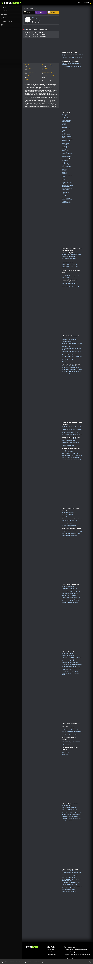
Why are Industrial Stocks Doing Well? (70, 600)
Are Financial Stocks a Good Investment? (71, 657)
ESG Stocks (64, 149)
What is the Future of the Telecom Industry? (72, 886)
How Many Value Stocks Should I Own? (70, 457)
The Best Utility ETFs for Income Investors (71, 371)
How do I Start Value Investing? (69, 440)
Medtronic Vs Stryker (66, 744)
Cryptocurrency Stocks (67, 153)
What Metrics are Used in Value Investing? (71, 459)
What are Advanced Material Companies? (71, 812)
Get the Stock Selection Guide (69, 258)
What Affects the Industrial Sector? (70, 602)
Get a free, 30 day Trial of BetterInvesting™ (71, 254)
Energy (63, 130)
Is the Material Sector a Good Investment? (71, 818)
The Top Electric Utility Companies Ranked (71, 367)
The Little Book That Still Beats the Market (72, 434)
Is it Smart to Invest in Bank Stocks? (70, 671)
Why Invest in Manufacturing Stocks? (70, 599)
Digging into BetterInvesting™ (68, 256)
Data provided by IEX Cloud (71, 958)
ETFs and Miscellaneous (67, 139)
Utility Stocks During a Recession (69, 354)
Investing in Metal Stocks (67, 820)
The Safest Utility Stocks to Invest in (70, 373)
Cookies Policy (51, 949)
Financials (64, 124)
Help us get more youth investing (69, 264)
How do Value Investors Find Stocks (70, 453)
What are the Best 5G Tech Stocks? (70, 887)
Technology (64, 126)
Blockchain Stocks (66, 155)
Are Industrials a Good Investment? (70, 588)
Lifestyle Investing (66, 140)
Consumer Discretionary (67, 136)
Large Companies (66, 118)
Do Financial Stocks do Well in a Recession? (72, 664)
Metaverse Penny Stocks (67, 514)
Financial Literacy (66, 144)
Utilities (63, 131)
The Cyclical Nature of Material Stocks (71, 814)
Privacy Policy (51, 952)
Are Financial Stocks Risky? (68, 659)
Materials (64, 133)
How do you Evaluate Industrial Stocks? (71, 591)
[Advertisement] (41, 52)
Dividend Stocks (65, 117)
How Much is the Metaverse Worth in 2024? (72, 531)
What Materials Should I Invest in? (69, 807)
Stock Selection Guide (67, 142)
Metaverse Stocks (66, 152)
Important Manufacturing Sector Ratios (71, 597)
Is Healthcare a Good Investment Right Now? (72, 729)
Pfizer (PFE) (64, 751)
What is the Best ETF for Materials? (70, 811)
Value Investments (66, 143)
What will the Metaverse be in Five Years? (71, 533)
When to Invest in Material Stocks (69, 809)
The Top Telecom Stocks (67, 870)
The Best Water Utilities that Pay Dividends (72, 369)
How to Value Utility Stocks (68, 341)
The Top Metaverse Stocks (68, 512)
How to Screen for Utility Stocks (69, 339)
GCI (33, 17)
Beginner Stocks (65, 147)
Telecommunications (67, 129)
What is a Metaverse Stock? (68, 530)
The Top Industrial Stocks (68, 586)
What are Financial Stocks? (68, 655)
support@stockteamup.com (80, 949)
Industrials (64, 123)
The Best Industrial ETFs (67, 590)
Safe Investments (66, 150)
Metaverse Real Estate (67, 523)
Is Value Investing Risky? (67, 451)
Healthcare (64, 127)
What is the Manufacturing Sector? (70, 593)
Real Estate (64, 137)
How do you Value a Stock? (68, 450)
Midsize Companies (66, 120)
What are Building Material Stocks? (70, 816)
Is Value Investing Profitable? (68, 445)
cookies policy (41, 962)
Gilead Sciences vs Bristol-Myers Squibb (71, 741)
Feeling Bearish (65, 115)
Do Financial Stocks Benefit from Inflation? (71, 666)
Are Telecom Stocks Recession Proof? (71, 882)
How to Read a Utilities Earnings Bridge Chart (72, 343)
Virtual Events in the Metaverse (69, 525)
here (87, 954)
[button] (11, 7)
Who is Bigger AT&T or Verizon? (69, 891)
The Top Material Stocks (67, 805)
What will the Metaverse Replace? (69, 535)
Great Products (65, 146)
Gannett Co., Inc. (36, 19)
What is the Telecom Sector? (68, 889)
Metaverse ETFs (65, 516)
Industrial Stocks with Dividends (69, 595)
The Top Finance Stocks (67, 653)
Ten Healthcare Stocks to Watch (69, 734)
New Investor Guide (66, 156)
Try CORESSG (65, 260)
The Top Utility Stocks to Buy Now (69, 365)
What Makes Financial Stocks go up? (70, 662)
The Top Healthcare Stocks (68, 728)
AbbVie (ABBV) (65, 754)
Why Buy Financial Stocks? (68, 660)
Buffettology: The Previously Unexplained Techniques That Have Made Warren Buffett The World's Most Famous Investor (72, 431)
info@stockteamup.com (78, 952)
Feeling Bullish (65, 114)
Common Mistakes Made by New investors (72, 66)
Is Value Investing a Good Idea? (69, 438)
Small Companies (66, 121)
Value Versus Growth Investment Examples (72, 455)
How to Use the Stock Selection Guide (70, 286)
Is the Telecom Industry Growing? (69, 884)
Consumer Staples (66, 134)
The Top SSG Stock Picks (67, 274)
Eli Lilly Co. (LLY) (65, 752)
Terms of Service (52, 954)
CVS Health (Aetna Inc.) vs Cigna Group (71, 743)
